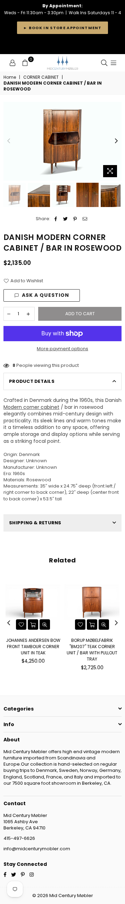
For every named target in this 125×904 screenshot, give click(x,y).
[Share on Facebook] (55, 219)
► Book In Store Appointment (62, 28)
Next (116, 141)
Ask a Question (45, 295)
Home (9, 77)
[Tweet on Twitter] (65, 219)
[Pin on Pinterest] (75, 219)
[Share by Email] (85, 219)
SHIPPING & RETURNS (35, 522)
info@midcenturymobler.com (36, 848)
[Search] (104, 63)
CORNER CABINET (41, 77)
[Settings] (12, 63)
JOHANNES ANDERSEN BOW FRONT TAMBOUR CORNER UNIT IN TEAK (33, 646)
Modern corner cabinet (31, 407)
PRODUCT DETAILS (32, 381)
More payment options (62, 349)
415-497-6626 (19, 838)
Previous (8, 141)
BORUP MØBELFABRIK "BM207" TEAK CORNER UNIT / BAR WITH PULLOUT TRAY (92, 649)
